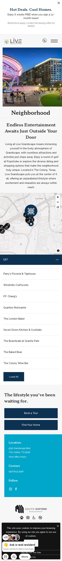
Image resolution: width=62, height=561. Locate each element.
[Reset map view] (57, 206)
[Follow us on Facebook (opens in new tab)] (16, 489)
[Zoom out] (57, 202)
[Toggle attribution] (58, 251)
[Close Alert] (58, 4)
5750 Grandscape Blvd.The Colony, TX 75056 (20, 450)
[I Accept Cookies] (58, 526)
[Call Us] (45, 41)
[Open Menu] (54, 41)
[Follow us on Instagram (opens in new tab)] (10, 489)
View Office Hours (17, 457)
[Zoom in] (57, 197)
